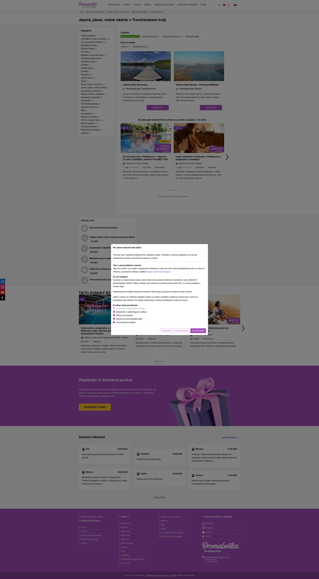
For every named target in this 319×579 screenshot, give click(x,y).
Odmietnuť (166, 330)
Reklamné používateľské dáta (129, 318)
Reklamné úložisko (124, 315)
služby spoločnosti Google (158, 271)
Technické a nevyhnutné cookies (130, 308)
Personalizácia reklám (126, 322)
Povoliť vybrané (181, 330)
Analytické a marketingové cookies (131, 311)
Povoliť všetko (198, 330)
